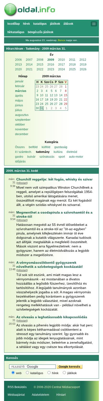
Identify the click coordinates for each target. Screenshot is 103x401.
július (18, 110)
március (20, 91)
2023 (50, 69)
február (19, 86)
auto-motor (76, 156)
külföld (46, 147)
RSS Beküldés (17, 387)
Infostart (22, 182)
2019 (83, 64)
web (19, 373)
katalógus (36, 373)
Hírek (26, 23)
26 (51, 86)
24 (41, 86)
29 (65, 104)
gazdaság (60, 147)
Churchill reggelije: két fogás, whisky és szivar (54, 179)
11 (46, 95)
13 (55, 95)
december (21, 134)
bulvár (31, 156)
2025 (72, 69)
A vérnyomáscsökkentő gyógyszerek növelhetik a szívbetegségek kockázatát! (49, 265)
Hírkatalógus (15, 32)
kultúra (58, 152)
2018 (72, 64)
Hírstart (61, 394)
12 (51, 95)
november (21, 129)
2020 (18, 69)
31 (41, 108)
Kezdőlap (13, 23)
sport (61, 156)
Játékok (55, 23)
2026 (83, 69)
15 (65, 95)
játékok (72, 373)
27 (55, 86)
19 (51, 99)
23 (37, 86)
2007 (29, 59)
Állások (68, 23)
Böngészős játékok (40, 32)
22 (65, 99)
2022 (40, 69)
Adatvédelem (40, 394)
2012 (83, 59)
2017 (61, 64)
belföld (33, 147)
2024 (61, 69)
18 (46, 99)
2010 (61, 59)
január (19, 81)
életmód (72, 152)
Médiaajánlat (16, 394)
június (19, 105)
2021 (29, 69)
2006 (18, 59)
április (19, 95)
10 (41, 95)
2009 (50, 59)
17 (41, 99)
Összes (20, 147)
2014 (29, 64)
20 (55, 99)
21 (61, 99)
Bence (61, 40)
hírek (55, 373)
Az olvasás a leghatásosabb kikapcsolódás (51, 317)
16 (37, 99)
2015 (40, 64)
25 (46, 86)
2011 (72, 59)
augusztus (22, 115)
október (20, 124)
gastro (19, 156)
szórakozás (47, 156)
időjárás (20, 161)
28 (61, 86)
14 (61, 95)
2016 (50, 64)
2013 (18, 64)
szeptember (22, 119)
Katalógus (40, 23)
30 (37, 108)
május (19, 100)
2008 (40, 59)
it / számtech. (23, 152)
